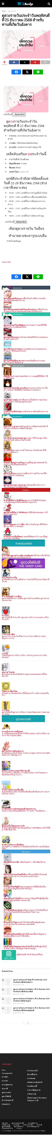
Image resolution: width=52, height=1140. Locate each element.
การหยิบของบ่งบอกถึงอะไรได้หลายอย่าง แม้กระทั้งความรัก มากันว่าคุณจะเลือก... (25, 734)
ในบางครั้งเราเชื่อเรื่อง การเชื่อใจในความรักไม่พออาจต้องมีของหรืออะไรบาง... (24, 774)
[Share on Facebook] (14, 62)
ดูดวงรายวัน (12, 11)
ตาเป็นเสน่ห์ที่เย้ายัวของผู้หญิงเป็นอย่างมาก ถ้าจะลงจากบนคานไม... (25, 875)
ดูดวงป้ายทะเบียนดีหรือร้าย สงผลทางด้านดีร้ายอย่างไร (26, 338)
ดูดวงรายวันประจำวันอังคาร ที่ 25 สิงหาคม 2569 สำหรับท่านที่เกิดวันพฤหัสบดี (31, 1009)
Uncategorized (7, 1073)
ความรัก (5, 1081)
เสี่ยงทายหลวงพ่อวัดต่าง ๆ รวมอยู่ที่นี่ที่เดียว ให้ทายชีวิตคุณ (26, 377)
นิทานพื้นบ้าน (32, 1074)
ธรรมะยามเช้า (32, 1071)
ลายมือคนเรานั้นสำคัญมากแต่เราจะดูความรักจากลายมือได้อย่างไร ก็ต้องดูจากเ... (26, 754)
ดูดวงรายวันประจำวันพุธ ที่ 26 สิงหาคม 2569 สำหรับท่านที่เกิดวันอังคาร (30, 981)
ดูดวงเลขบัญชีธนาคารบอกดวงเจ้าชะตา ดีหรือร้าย (24, 362)
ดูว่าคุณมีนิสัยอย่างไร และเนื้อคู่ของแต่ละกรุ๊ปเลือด (25, 538)
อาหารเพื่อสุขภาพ (33, 1090)
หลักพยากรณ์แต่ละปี (34, 1082)
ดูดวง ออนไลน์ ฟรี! (18, 1123)
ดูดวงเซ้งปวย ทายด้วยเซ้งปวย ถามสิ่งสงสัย (26, 412)
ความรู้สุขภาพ (7, 1085)
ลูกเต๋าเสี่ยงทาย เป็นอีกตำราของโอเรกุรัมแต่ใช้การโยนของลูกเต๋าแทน (25, 401)
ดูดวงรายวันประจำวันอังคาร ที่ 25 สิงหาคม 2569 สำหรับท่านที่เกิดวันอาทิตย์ (31, 990)
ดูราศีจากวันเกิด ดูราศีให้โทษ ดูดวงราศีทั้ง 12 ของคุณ (25, 525)
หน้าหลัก (5, 1123)
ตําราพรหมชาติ (7, 1100)
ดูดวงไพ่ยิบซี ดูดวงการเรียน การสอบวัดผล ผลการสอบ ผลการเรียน (25, 713)
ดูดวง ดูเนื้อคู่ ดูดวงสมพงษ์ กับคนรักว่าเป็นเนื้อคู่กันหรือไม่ (25, 463)
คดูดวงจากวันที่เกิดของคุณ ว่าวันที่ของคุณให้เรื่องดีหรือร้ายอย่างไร (25, 501)
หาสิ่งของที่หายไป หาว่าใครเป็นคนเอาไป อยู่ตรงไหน (24, 486)
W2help (9, 1131)
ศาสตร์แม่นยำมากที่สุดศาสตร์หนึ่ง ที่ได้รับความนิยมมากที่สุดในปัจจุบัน (26, 427)
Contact (19, 1128)
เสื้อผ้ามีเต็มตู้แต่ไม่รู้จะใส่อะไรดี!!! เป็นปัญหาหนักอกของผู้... (25, 947)
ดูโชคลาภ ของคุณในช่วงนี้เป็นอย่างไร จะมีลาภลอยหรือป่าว (25, 694)
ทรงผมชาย (6, 1104)
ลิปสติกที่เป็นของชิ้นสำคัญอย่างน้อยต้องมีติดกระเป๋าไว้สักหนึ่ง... (25, 935)
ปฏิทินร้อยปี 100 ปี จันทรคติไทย (29, 954)
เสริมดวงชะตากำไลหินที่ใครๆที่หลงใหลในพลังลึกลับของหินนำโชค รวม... (26, 911)
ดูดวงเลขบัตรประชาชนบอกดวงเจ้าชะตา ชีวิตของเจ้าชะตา (25, 350)
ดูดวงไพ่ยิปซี (6, 1096)
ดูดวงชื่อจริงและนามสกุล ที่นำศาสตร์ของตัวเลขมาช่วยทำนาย (26, 310)
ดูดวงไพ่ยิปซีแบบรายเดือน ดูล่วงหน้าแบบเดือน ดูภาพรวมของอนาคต (25, 599)
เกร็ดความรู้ (31, 1094)
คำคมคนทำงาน (7, 1128)
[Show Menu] (3, 3)
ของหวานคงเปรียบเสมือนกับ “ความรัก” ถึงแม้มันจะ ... (24, 811)
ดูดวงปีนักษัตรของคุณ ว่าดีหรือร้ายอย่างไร (25, 513)
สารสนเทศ (31, 1078)
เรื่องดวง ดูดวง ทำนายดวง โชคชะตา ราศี (37, 1099)
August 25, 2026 (19, 994)
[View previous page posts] (24, 1023)
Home (4, 11)
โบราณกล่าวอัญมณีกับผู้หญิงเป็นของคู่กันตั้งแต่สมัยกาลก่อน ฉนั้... (26, 899)
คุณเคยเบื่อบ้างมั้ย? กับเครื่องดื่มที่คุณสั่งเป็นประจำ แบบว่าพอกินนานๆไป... (26, 793)
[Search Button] (49, 3)
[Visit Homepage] (26, 4)
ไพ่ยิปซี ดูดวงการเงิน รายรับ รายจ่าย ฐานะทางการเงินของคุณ (24, 656)
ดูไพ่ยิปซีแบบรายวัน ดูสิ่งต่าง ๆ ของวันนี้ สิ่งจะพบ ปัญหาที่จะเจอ (25, 580)
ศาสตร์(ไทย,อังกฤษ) (25, 309)
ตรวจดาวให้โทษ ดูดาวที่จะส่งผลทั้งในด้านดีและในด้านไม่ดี (26, 439)
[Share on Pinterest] (35, 62)
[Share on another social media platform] (45, 62)
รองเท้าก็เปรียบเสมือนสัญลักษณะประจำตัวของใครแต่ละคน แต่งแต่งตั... (24, 923)
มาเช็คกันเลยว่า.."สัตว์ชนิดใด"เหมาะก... (24, 863)
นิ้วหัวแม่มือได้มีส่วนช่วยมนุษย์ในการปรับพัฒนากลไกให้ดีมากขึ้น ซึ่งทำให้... (26, 829)
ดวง (11, 121)
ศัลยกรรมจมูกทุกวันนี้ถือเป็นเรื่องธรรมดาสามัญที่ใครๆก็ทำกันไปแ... (25, 888)
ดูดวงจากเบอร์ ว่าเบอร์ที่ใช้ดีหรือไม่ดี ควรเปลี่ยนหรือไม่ (25, 326)
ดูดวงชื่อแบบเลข (10, 309)
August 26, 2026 (19, 984)
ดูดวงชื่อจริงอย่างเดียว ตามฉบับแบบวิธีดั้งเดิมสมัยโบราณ (25, 299)
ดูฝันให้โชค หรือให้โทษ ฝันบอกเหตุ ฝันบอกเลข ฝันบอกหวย (26, 556)
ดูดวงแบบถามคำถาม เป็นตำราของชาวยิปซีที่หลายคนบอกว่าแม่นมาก (26, 389)
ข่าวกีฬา (5, 1077)
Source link (6, 262)
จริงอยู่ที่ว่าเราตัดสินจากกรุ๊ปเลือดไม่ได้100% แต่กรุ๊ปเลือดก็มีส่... (25, 848)
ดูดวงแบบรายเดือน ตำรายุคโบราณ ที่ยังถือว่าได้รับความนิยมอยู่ (25, 474)
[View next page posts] (28, 1023)
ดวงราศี (5, 1089)
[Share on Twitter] (25, 62)
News (4, 1070)
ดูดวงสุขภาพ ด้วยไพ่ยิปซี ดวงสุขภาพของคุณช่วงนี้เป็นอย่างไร (24, 675)
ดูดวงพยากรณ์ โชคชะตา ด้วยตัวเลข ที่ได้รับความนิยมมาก (25, 451)
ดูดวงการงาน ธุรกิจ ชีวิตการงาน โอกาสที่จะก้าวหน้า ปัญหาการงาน (24, 637)
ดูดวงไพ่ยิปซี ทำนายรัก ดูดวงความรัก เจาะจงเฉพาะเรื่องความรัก (25, 618)
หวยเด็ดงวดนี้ (32, 1086)
